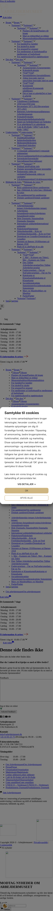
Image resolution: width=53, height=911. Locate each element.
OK (26, 490)
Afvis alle (26, 497)
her (34, 478)
